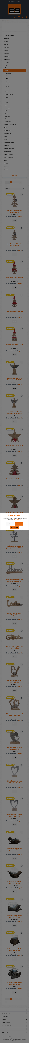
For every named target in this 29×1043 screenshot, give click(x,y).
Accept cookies (19, 523)
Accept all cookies (14, 527)
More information (17, 519)
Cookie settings (10, 523)
